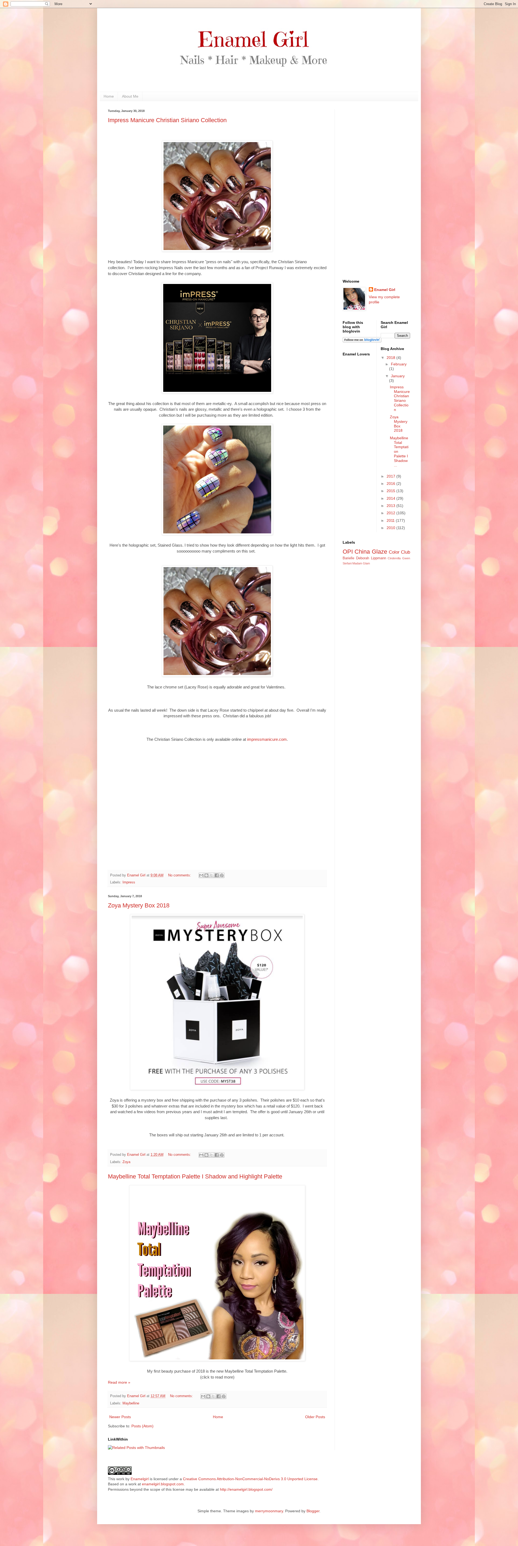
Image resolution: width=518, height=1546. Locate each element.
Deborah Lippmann (371, 558)
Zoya (126, 1162)
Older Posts (315, 1417)
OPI (348, 551)
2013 (391, 505)
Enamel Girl (384, 289)
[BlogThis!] (206, 875)
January (398, 376)
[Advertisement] (376, 190)
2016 (391, 483)
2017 (391, 476)
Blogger (312, 1511)
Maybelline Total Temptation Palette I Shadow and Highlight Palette (195, 1176)
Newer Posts (120, 1417)
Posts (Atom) (142, 1426)
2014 (391, 498)
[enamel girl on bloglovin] (362, 341)
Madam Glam (361, 563)
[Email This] (201, 875)
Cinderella (394, 558)
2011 (391, 520)
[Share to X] (211, 875)
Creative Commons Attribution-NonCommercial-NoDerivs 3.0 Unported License (250, 1479)
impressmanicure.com (267, 739)
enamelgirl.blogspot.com (163, 1484)
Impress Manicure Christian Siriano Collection (167, 120)
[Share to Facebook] (216, 875)
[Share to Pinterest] (221, 875)
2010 (391, 528)
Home (109, 96)
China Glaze (371, 551)
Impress (128, 882)
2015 (391, 491)
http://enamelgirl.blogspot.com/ (246, 1489)
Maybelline (130, 1403)
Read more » (119, 1382)
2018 (391, 357)
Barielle (348, 558)
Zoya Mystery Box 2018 (138, 905)
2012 (391, 513)
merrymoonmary (269, 1511)
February (399, 364)
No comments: (180, 875)
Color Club (399, 552)
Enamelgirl (140, 1479)
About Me (130, 96)
